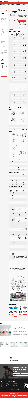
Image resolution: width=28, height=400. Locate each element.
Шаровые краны (3, 41)
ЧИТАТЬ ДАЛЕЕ (11, 361)
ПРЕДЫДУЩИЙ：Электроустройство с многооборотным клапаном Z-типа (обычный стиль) (22, 25)
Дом (0, 4)
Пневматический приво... (6, 60)
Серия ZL (5, 63)
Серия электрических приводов (7, 4)
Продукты (3, 4)
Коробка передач (7, 390)
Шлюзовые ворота (3, 46)
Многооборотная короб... (6, 67)
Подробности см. (11, 314)
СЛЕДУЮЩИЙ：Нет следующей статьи (22, 27)
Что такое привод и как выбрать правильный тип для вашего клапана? (4, 355)
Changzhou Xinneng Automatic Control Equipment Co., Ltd (11, 395)
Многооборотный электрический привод (15, 4)
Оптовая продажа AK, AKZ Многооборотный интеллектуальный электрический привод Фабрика (24, 395)
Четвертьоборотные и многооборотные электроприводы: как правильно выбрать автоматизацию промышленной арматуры (14, 356)
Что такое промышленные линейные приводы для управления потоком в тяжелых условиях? (23, 355)
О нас (1, 385)
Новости (2, 387)
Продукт (2, 386)
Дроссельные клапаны (3, 42)
